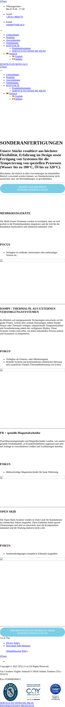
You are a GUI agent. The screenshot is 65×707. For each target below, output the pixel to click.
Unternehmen (12, 35)
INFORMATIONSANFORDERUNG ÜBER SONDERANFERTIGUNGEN (32, 632)
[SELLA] (3, 1)
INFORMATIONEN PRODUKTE (17, 705)
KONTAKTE (13, 45)
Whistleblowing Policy (17, 651)
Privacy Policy (13, 643)
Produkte (10, 37)
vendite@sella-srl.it (15, 24)
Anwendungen (13, 40)
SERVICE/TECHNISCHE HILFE (29, 51)
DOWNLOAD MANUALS (14, 64)
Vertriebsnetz (12, 43)
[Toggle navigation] (1, 30)
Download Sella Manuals (18, 645)
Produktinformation (21, 48)
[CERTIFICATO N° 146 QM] (33, 692)
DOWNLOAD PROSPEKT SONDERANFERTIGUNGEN (32, 188)
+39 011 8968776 (14, 17)
